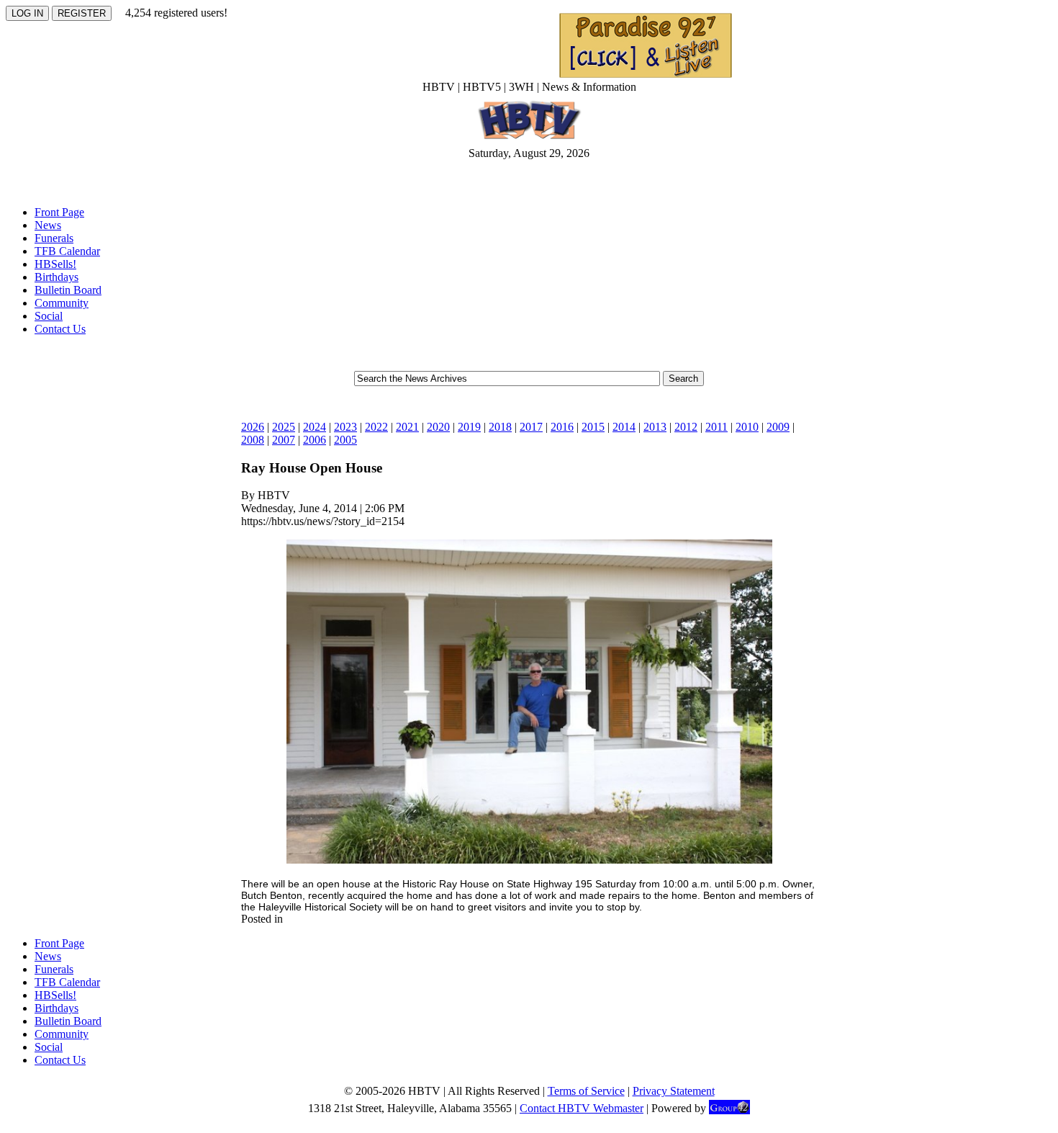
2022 (376, 427)
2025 (283, 427)
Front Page (59, 212)
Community (62, 303)
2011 (716, 427)
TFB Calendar (67, 251)
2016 (562, 427)
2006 (314, 440)
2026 (252, 427)
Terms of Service (586, 1091)
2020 (438, 427)
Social (49, 316)
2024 (314, 427)
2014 (624, 427)
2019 (469, 427)
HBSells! (55, 264)
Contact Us (60, 329)
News (48, 225)
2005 (345, 440)
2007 (283, 440)
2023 (345, 427)
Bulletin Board (68, 290)
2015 (593, 427)
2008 (252, 440)
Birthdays (56, 277)
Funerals (54, 238)
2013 (654, 427)
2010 (747, 427)
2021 (407, 427)
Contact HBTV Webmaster (581, 1108)
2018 (500, 427)
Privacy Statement (674, 1091)
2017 (531, 427)
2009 (778, 427)
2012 (685, 427)
